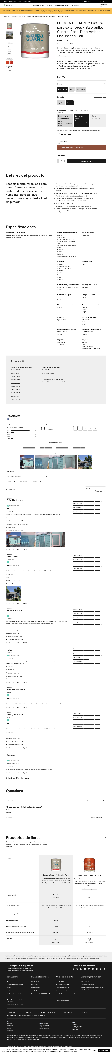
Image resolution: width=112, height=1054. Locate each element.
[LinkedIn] (100, 969)
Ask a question (14, 795)
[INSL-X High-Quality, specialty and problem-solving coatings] (47, 1025)
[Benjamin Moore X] (93, 969)
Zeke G (8, 613)
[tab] (9, 26)
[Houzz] (96, 969)
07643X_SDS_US (15, 389)
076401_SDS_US (15, 369)
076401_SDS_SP (15, 373)
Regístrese (10, 968)
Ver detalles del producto (64, 56)
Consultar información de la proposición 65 (53, 381)
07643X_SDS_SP (15, 392)
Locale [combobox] (35, 481)
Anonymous (9, 502)
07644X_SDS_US (15, 396)
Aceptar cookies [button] (103, 1050)
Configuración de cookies (69, 1051)
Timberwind (9, 652)
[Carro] (107, 1)
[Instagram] (77, 969)
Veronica (9, 692)
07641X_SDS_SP (15, 379)
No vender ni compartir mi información (18, 999)
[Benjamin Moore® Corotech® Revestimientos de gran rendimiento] (15, 1025)
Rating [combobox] (9, 481)
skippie (7, 809)
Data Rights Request (13, 1002)
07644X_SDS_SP (15, 399)
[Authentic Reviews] (14, 419)
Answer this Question (96, 817)
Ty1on (8, 757)
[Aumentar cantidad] (64, 161)
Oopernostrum (10, 559)
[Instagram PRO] (81, 969)
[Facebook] (73, 969)
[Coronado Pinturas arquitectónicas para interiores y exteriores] (80, 1025)
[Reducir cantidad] (58, 161)
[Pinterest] (89, 969)
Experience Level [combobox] (23, 481)
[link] (104, 1)
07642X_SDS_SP (15, 386)
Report (25, 549)
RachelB (8, 717)
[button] (24, 1)
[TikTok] (104, 969)
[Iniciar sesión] (101, 1)
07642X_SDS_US (15, 383)
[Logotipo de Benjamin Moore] (9, 5)
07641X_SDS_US (15, 376)
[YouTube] (85, 969)
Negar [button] (95, 1050)
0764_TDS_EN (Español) (48, 373)
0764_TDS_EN (45, 369)
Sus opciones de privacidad (15, 1004)
